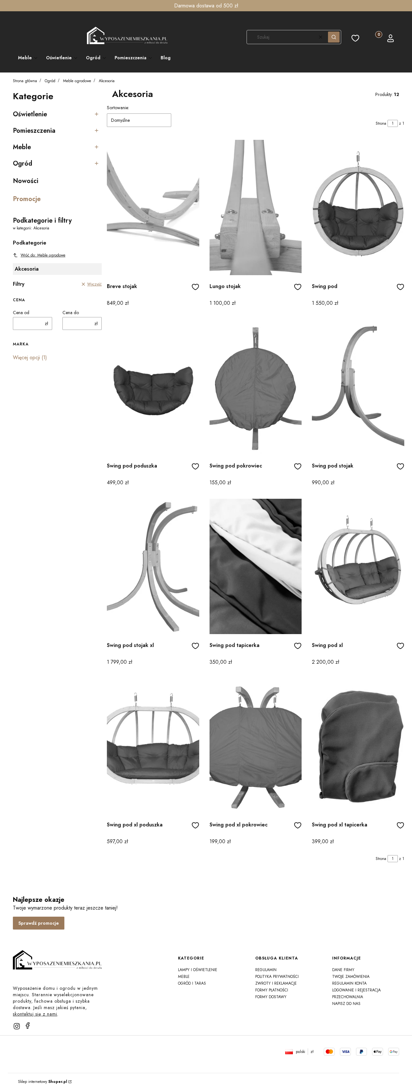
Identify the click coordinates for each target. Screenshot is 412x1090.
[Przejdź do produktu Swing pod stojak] (358, 387)
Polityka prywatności (277, 976)
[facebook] (28, 1025)
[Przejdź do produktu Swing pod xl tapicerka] (358, 746)
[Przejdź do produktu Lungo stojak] (256, 207)
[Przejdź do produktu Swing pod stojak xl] (153, 566)
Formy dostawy (270, 997)
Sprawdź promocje (38, 923)
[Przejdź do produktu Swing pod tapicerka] (256, 566)
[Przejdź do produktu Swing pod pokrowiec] (256, 387)
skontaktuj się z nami (35, 1014)
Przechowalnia (347, 997)
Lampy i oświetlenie (197, 970)
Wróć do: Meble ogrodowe (43, 255)
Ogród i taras (192, 983)
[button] (334, 37)
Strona (381, 123)
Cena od (21, 312)
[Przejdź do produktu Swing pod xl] (358, 566)
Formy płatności (271, 990)
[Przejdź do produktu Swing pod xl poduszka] (153, 746)
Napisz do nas (346, 1004)
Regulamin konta (349, 983)
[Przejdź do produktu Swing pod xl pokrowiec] (256, 746)
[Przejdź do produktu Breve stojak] (153, 207)
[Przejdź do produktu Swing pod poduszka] (153, 387)
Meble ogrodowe (77, 81)
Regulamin (265, 970)
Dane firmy (343, 970)
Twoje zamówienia (351, 976)
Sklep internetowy (42, 1082)
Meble (184, 976)
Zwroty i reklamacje (276, 983)
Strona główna (25, 81)
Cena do (70, 312)
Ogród (50, 81)
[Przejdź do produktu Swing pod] (358, 207)
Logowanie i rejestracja (356, 990)
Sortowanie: (118, 107)
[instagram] (17, 1026)
